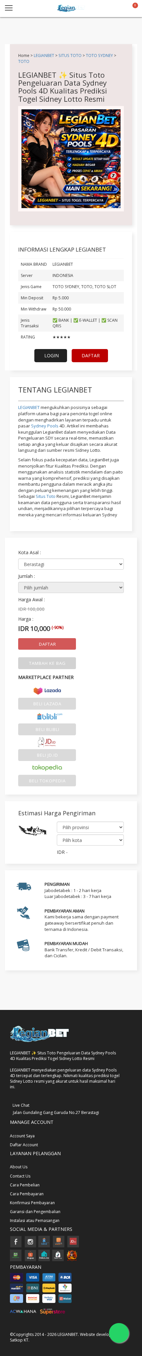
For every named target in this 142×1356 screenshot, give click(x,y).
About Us (18, 1167)
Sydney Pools (44, 426)
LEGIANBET (44, 55)
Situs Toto (45, 496)
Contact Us (20, 1176)
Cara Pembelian (25, 1185)
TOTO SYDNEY (99, 55)
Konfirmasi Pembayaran (32, 1203)
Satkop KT (19, 1340)
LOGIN (51, 355)
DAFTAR (91, 355)
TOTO (23, 61)
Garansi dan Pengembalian (35, 1211)
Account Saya (22, 1136)
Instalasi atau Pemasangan (34, 1220)
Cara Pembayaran (27, 1194)
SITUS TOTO (70, 55)
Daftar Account (24, 1145)
